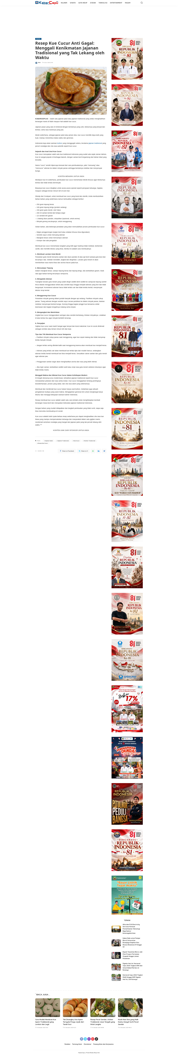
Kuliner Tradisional (89, 440)
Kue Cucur (76, 440)
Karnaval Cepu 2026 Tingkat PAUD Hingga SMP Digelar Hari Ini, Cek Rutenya (133, 977)
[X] (85, 1039)
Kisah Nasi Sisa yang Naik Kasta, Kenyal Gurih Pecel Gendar (128, 1021)
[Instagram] (89, 1039)
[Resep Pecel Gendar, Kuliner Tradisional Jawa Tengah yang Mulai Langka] (102, 1007)
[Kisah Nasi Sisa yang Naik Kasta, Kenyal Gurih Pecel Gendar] (130, 1007)
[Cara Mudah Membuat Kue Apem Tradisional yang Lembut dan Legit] (47, 1007)
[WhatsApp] (93, 451)
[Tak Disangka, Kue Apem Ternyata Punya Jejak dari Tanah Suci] (75, 1007)
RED (39, 62)
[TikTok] (96, 1039)
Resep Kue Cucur (43, 443)
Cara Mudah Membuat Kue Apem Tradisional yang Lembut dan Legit (45, 1021)
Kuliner (38, 38)
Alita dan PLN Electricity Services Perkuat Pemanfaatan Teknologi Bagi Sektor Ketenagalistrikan (131, 929)
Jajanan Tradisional (63, 440)
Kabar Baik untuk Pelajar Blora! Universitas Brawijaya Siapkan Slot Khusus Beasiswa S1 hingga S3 (132, 942)
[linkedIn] (98, 451)
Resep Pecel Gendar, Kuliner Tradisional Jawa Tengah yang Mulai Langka (102, 1021)
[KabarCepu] (46, 2)
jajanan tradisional (95, 143)
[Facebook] (81, 1039)
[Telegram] (104, 451)
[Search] (142, 3)
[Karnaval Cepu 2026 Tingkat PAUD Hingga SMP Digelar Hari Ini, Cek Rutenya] (116, 977)
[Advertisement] (89, 19)
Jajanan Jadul (49, 440)
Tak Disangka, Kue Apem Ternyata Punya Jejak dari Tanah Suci (73, 1021)
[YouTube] (92, 1039)
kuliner (59, 143)
